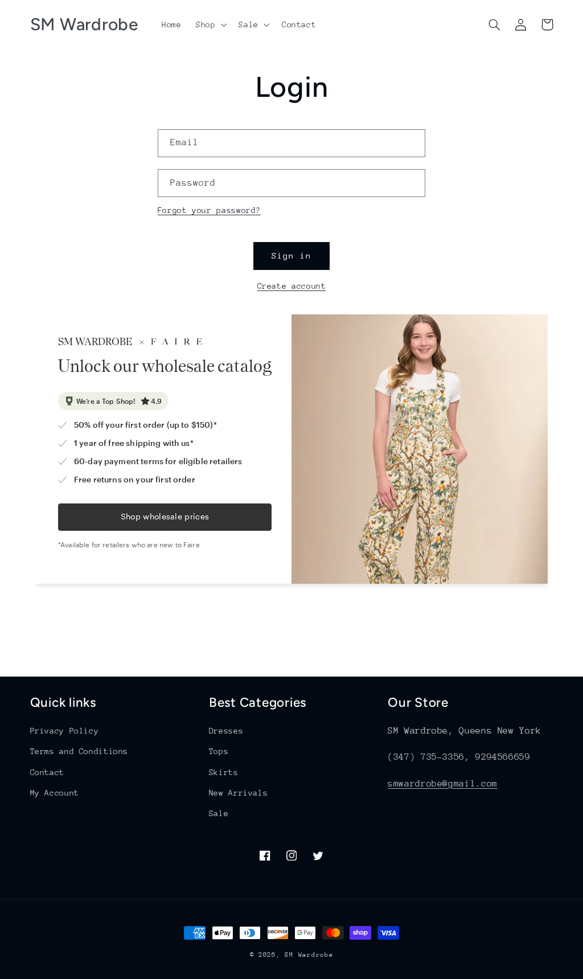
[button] (209, 24)
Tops (219, 751)
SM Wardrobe (309, 954)
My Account (54, 792)
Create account (291, 285)
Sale (219, 813)
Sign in (291, 255)
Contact (47, 772)
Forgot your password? (209, 210)
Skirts (224, 772)
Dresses (226, 730)
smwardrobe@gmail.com (443, 784)
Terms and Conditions (79, 751)
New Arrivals (238, 792)
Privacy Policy (64, 730)
